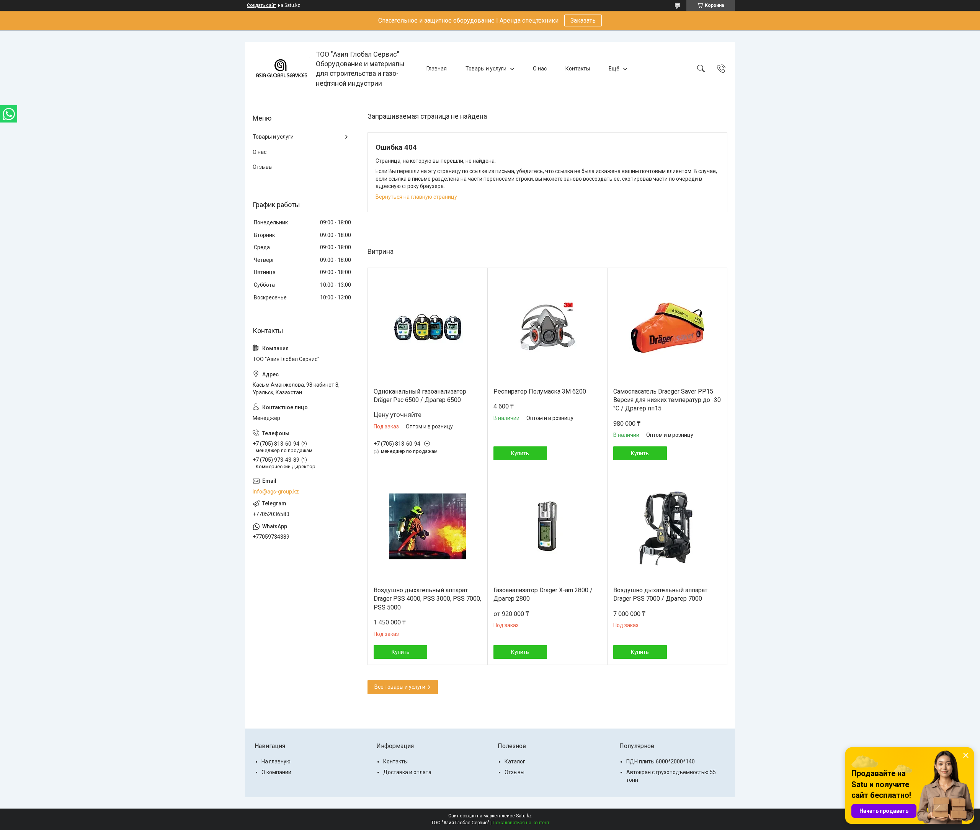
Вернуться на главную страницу (416, 197)
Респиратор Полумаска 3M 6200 (539, 391)
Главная (436, 68)
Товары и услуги (486, 68)
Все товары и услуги (399, 687)
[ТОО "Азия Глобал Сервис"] (281, 68)
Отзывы (263, 167)
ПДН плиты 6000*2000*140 (660, 761)
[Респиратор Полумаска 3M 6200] (547, 328)
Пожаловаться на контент (521, 822)
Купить (520, 453)
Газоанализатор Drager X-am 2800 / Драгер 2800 (543, 594)
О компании (276, 772)
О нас (540, 68)
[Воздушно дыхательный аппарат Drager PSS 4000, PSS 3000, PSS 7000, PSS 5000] (428, 526)
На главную (276, 761)
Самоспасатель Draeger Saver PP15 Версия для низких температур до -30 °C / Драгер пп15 (667, 400)
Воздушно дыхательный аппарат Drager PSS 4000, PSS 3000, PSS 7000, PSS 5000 (427, 599)
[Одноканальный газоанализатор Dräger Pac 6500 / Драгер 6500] (428, 328)
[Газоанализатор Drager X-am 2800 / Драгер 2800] (547, 526)
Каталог (515, 761)
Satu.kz (524, 816)
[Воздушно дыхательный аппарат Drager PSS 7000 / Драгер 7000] (667, 526)
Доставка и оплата (407, 772)
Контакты (577, 68)
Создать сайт (261, 5)
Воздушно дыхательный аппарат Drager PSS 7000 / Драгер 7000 (660, 594)
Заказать (583, 20)
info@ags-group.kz (276, 492)
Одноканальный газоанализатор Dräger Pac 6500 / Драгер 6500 (420, 396)
